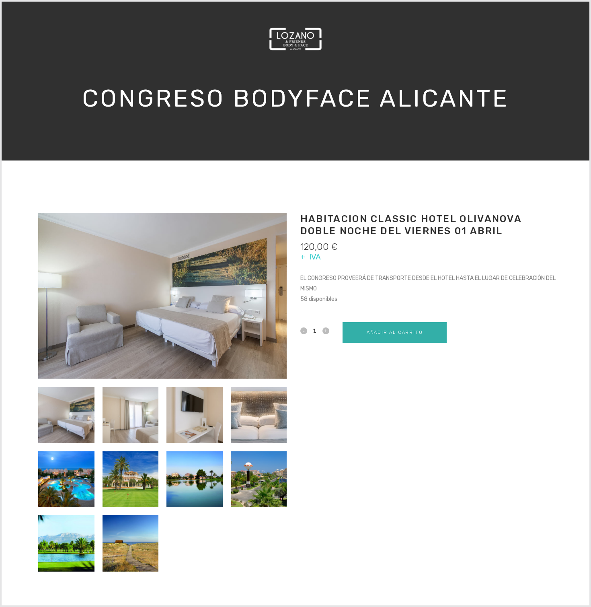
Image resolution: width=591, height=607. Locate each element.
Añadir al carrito (395, 332)
